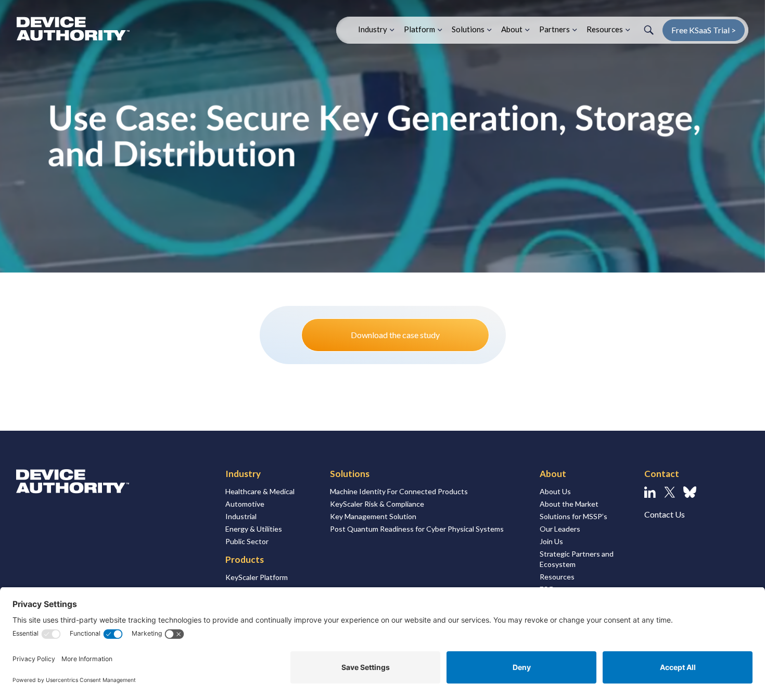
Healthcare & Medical (260, 491)
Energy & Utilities (253, 528)
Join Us (551, 541)
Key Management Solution (373, 516)
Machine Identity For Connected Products (399, 491)
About (511, 29)
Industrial (241, 516)
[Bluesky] (689, 492)
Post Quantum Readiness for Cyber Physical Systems (417, 528)
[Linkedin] (650, 492)
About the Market (569, 503)
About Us (555, 491)
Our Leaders (560, 528)
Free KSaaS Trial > (703, 30)
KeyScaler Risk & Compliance (377, 503)
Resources (604, 29)
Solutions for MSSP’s (573, 516)
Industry (372, 29)
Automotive (244, 503)
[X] (669, 492)
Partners (554, 29)
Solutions (468, 29)
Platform (419, 29)
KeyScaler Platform (256, 577)
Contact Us (664, 514)
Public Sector (247, 541)
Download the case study (395, 335)
